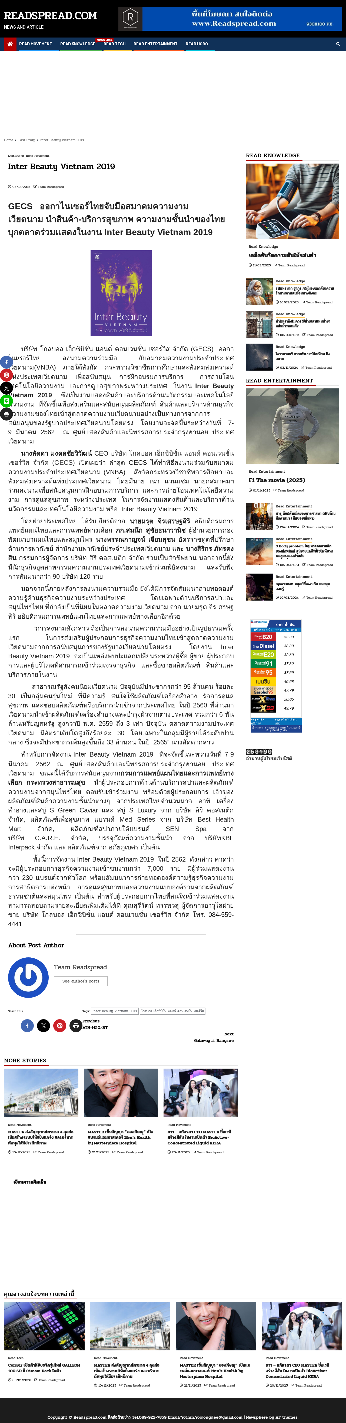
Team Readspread (51, 186)
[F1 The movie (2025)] (292, 426)
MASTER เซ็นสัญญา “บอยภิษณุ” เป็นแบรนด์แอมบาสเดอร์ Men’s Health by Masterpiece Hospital (120, 1138)
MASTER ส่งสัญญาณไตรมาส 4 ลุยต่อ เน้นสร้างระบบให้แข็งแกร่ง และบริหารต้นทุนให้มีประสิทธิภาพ (41, 1138)
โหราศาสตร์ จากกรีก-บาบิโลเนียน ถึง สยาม (303, 356)
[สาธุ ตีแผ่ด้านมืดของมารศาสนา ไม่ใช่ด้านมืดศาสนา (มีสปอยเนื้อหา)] (259, 516)
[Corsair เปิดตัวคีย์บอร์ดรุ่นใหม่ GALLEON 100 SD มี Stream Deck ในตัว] (44, 1326)
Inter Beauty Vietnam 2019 (114, 1011)
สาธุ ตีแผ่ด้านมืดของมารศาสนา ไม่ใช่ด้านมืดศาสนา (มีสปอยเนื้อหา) (305, 516)
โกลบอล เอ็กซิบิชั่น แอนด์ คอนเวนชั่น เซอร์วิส (172, 1011)
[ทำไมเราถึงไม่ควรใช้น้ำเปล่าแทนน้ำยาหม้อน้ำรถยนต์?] (259, 324)
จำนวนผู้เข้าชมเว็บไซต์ (269, 758)
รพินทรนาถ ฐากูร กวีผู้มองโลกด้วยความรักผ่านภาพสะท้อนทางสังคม (305, 291)
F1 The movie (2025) (277, 480)
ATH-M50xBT (95, 1024)
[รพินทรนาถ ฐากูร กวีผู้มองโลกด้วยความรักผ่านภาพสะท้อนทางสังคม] (259, 291)
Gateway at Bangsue (214, 1037)
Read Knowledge (77, 44)
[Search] (338, 44)
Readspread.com (50, 15)
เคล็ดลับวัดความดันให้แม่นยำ (282, 255)
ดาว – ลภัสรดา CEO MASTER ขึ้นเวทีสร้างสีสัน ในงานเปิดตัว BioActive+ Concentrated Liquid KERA (199, 1138)
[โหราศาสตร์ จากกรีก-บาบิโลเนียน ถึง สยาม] (259, 357)
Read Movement (35, 44)
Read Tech (114, 44)
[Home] (10, 45)
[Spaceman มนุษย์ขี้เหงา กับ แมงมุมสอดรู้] (259, 587)
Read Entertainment (156, 44)
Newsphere (257, 1417)
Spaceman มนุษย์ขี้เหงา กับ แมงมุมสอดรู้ (303, 586)
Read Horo (197, 44)
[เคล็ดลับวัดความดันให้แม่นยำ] (292, 201)
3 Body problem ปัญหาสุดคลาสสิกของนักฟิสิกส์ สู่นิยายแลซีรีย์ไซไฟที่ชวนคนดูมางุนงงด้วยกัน (304, 551)
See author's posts (80, 981)
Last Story (16, 155)
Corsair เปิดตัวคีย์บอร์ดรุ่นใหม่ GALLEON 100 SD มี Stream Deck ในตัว (44, 1368)
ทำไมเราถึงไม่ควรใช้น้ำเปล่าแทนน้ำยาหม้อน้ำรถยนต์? (303, 324)
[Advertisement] (173, 92)
